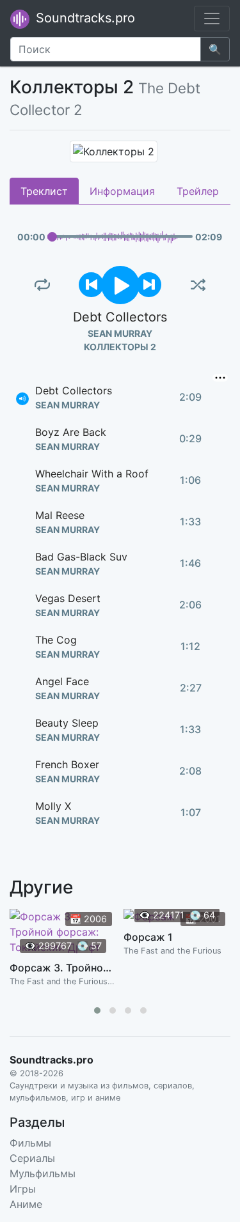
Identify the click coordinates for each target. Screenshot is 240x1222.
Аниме (26, 1204)
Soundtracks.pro (83, 18)
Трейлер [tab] (198, 191)
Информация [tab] (122, 191)
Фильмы (30, 1142)
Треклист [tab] (44, 191)
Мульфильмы (43, 1173)
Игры (23, 1188)
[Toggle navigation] (212, 18)
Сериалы (32, 1158)
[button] (97, 1010)
